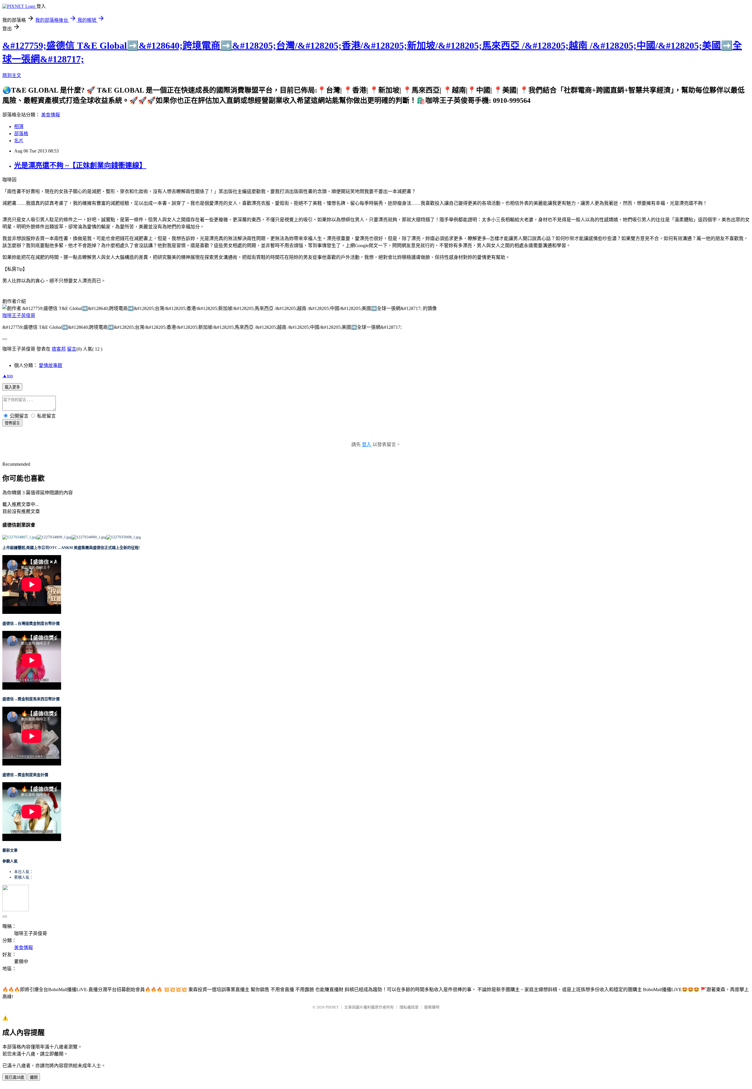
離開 (34, 1077)
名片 (19, 140)
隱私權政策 (409, 1007)
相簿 (19, 126)
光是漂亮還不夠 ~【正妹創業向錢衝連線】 (80, 165)
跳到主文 (11, 75)
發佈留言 (12, 423)
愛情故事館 (50, 365)
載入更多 (12, 387)
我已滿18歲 (14, 1077)
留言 (71, 348)
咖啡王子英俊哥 (18, 315)
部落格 (21, 133)
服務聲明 (431, 1007)
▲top (7, 375)
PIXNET (332, 1007)
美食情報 (50, 114)
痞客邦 (59, 348)
